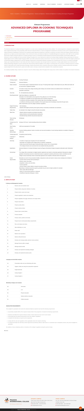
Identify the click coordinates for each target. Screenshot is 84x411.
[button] (81, 4)
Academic (17, 13)
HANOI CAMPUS (60, 398)
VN (80, 0)
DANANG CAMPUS (36, 398)
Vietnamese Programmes (27, 13)
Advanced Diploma (40, 13)
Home (11, 13)
